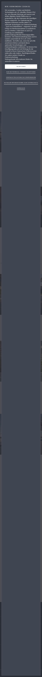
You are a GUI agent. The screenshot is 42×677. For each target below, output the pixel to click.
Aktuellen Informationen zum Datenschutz (21, 82)
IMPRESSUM (21, 88)
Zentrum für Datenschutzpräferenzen (21, 77)
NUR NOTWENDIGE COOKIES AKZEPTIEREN (20, 72)
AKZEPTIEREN (21, 66)
